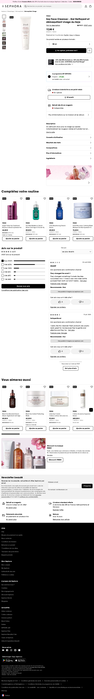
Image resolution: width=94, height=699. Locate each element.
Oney (71, 35)
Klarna (77, 35)
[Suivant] (91, 410)
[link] (23, 286)
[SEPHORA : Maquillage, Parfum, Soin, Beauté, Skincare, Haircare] (13, 6)
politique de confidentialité (29, 497)
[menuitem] (86, 6)
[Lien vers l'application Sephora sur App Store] (20, 660)
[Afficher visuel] (4, 16)
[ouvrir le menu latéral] (2, 6)
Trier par (63, 248)
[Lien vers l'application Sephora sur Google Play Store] (8, 660)
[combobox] (77, 251)
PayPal (66, 35)
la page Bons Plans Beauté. (37, 667)
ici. (43, 665)
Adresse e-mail (53, 482)
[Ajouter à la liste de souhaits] (21, 198)
